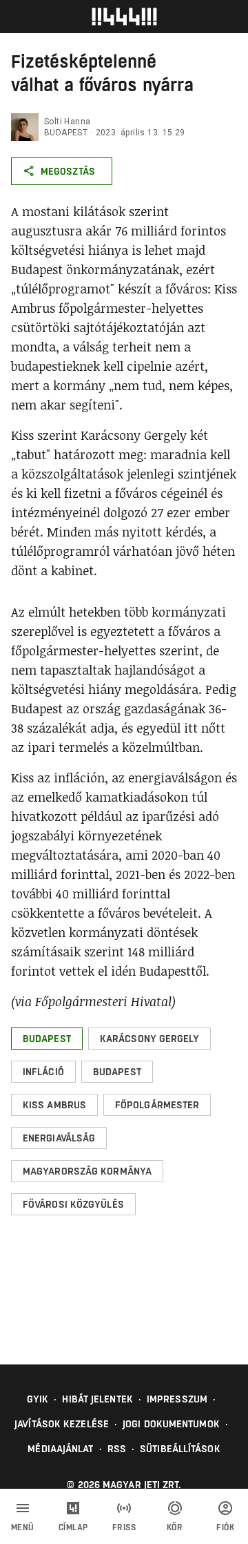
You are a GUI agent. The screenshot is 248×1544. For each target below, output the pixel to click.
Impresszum (177, 1399)
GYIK (37, 1399)
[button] (47, 1038)
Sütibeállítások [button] (180, 1448)
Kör (175, 1527)
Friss (124, 1527)
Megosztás (68, 171)
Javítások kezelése (61, 1423)
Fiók (225, 1527)
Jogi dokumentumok (171, 1423)
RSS (116, 1448)
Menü (22, 1527)
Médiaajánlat (60, 1448)
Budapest (65, 132)
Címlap (73, 1527)
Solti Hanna (67, 121)
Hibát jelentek (97, 1399)
